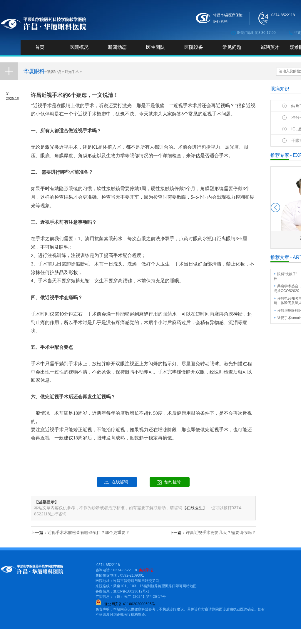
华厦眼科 (34, 71)
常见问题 (232, 47)
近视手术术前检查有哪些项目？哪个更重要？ (88, 532)
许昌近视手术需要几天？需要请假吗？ (221, 532)
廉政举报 (146, 570)
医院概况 (79, 47)
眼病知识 (54, 72)
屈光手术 (72, 72)
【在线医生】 (194, 507)
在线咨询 (120, 481)
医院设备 (193, 47)
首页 (39, 47)
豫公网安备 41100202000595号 (129, 604)
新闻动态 (117, 47)
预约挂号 (172, 481)
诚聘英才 (270, 47)
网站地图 (190, 586)
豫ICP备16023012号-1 (131, 591)
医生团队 (155, 47)
